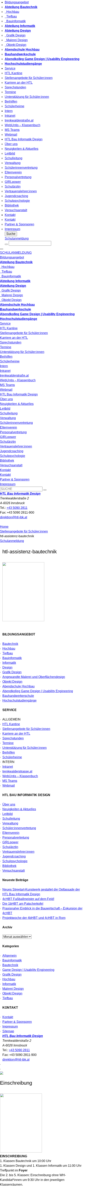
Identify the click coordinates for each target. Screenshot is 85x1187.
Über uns (11, 144)
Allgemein (9, 955)
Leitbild (10, 153)
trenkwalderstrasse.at (17, 771)
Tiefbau (11, 16)
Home (4, 526)
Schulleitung (13, 158)
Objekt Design (15, 44)
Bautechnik (10, 643)
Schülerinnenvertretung (21, 167)
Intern (9, 111)
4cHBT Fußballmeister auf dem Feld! (28, 899)
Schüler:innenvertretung (19, 828)
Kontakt (10, 215)
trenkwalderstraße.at (19, 120)
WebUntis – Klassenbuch (22, 125)
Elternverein (13, 172)
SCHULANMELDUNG (16, 252)
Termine (10, 92)
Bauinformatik (15, 21)
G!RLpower (13, 181)
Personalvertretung (18, 177)
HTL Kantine (13, 73)
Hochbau (12, 11)
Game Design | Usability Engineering (28, 969)
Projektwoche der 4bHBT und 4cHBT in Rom (33, 917)
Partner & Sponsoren (19, 224)
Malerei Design (16, 40)
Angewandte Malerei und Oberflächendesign (33, 677)
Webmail (11, 134)
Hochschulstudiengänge (19, 700)
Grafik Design (15, 35)
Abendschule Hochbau (18, 686)
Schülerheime (14, 106)
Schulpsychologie (17, 200)
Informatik (9, 662)
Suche (10, 233)
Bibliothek (12, 205)
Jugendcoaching (16, 196)
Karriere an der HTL (19, 82)
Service (10, 68)
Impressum (12, 229)
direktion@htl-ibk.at (13, 517)
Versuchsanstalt (16, 210)
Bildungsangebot (17, 2)
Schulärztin (13, 186)
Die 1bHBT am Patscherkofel (22, 903)
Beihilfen (11, 101)
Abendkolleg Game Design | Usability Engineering (37, 691)
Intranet (10, 115)
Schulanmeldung (17, 238)
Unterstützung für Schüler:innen (27, 96)
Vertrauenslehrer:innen (21, 191)
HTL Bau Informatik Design (23, 139)
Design (7, 667)
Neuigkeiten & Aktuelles (21, 148)
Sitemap (8, 1031)
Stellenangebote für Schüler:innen (29, 78)
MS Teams (12, 129)
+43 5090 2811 (17, 507)
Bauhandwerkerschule (18, 695)
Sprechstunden (15, 87)
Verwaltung (13, 163)
